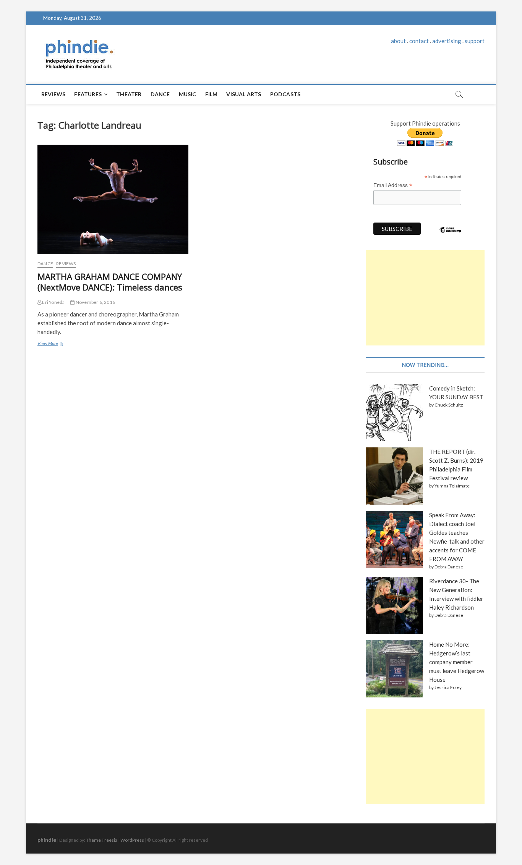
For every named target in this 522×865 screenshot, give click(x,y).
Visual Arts (243, 94)
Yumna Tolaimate (452, 486)
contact (419, 40)
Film (211, 94)
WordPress (132, 840)
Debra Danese (448, 567)
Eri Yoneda (53, 302)
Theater (128, 94)
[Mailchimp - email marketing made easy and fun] (450, 235)
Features (88, 94)
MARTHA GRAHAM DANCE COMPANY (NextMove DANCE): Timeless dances (109, 282)
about (398, 40)
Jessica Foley (448, 687)
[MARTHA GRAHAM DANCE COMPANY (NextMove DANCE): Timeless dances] (112, 199)
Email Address (392, 185)
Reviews (53, 94)
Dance (160, 94)
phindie (46, 839)
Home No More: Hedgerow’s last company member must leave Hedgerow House (456, 662)
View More (49, 344)
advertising (446, 40)
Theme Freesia (101, 840)
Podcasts (285, 94)
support (475, 40)
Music (187, 94)
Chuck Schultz (448, 405)
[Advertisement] (425, 297)
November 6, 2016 (95, 302)
